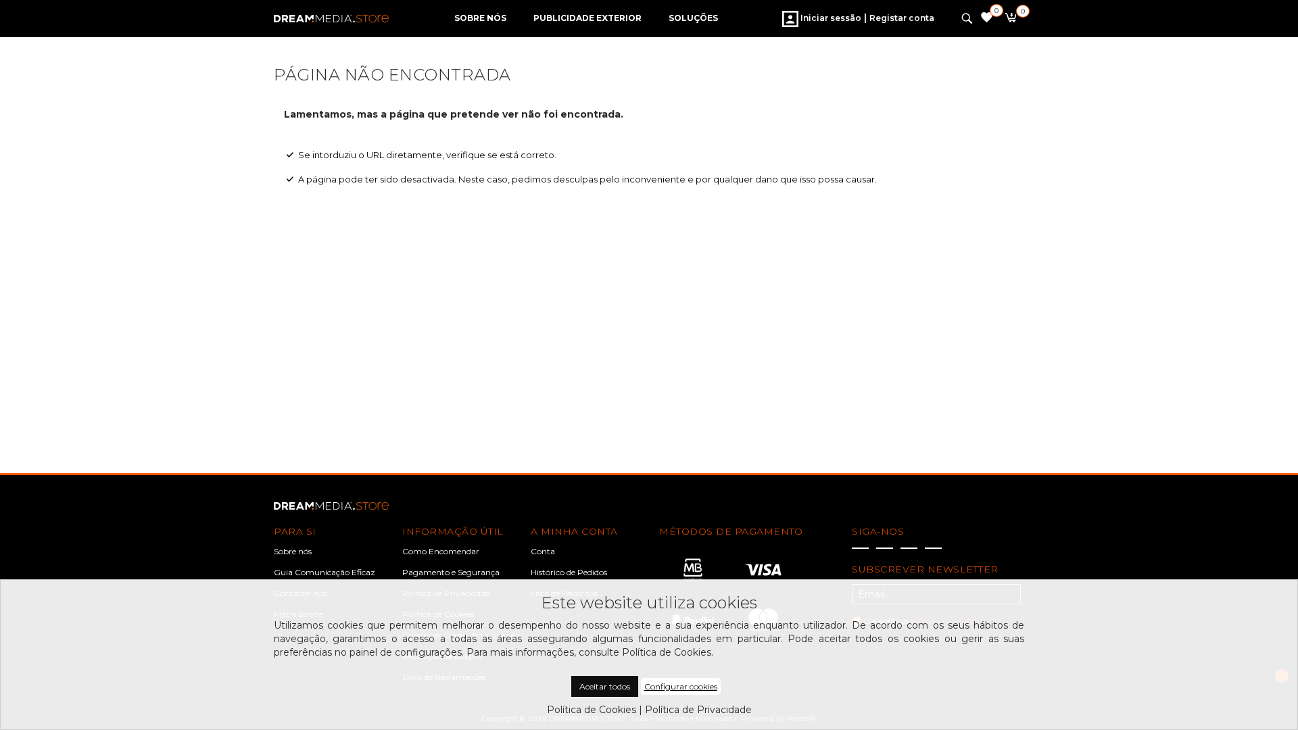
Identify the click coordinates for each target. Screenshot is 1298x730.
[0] (1010, 19)
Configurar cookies (680, 686)
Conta (543, 551)
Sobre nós (293, 551)
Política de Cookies (591, 710)
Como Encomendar (440, 551)
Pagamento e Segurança (451, 572)
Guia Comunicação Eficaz (324, 572)
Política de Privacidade (698, 710)
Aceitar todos (604, 686)
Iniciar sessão (829, 18)
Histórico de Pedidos (569, 572)
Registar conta (901, 18)
